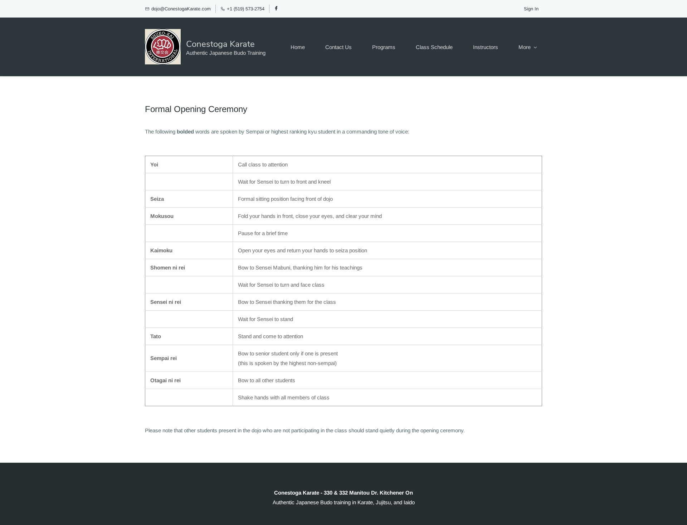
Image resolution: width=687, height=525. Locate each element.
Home (298, 47)
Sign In (531, 8)
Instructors (485, 47)
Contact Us (338, 47)
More (524, 47)
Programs (383, 47)
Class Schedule (434, 47)
